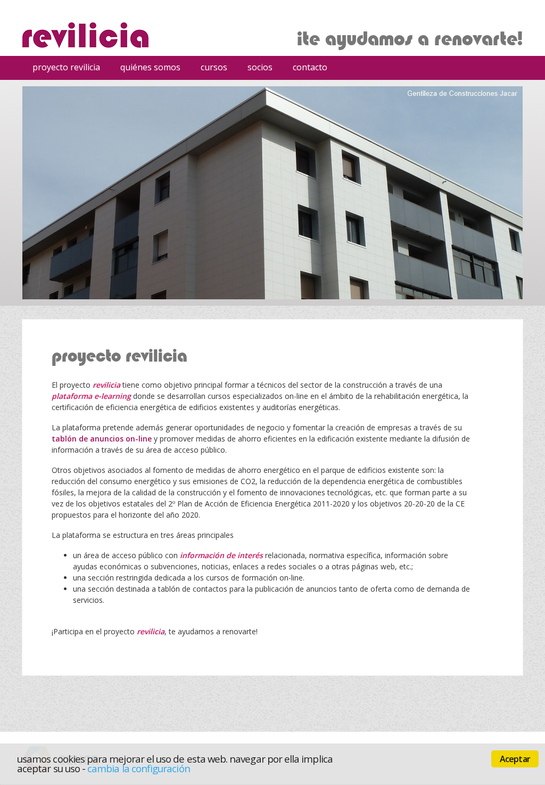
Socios (259, 67)
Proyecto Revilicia (66, 67)
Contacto (310, 67)
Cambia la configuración (138, 768)
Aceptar (515, 759)
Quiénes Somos (150, 67)
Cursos (210, 68)
